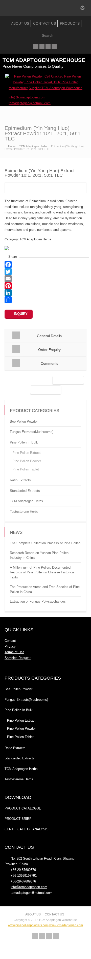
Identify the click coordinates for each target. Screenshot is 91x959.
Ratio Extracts (20, 480)
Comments (49, 363)
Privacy (10, 646)
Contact (10, 641)
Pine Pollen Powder (26, 461)
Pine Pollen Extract (26, 453)
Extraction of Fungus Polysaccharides (38, 601)
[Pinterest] (45, 285)
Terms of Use (14, 652)
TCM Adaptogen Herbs (35, 239)
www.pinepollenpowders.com (28, 925)
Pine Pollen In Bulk (24, 442)
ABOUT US (20, 23)
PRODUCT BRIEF (18, 819)
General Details (49, 336)
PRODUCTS (70, 23)
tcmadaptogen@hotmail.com (32, 893)
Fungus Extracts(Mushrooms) (31, 432)
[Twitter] (35, 46)
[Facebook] (41, 46)
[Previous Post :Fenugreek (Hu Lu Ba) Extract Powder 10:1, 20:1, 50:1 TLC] (68, 380)
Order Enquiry (49, 350)
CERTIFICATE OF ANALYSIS (27, 829)
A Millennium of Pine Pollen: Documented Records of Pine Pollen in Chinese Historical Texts (42, 572)
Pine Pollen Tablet (25, 469)
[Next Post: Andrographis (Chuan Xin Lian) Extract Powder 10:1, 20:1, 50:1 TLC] (45, 390)
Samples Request (18, 658)
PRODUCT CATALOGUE (23, 808)
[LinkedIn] (45, 292)
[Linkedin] (54, 46)
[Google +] (48, 46)
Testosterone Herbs (24, 511)
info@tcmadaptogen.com (29, 887)
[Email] (45, 278)
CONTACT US (44, 23)
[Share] (45, 299)
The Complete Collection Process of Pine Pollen (45, 543)
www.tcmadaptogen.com (66, 925)
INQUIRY (21, 314)
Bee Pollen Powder (24, 421)
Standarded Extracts (25, 491)
